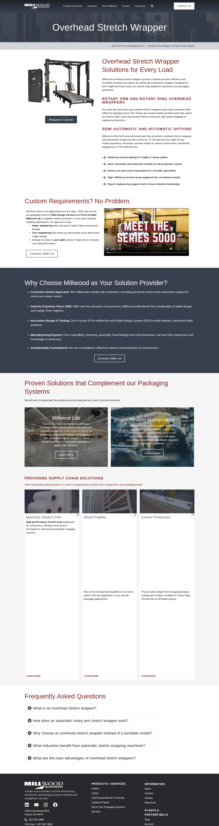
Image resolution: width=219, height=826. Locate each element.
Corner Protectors (156, 517)
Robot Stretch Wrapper (184, 46)
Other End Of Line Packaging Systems (128, 46)
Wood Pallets (95, 517)
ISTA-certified (54, 424)
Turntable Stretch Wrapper (158, 46)
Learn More (33, 676)
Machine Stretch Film (44, 517)
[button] (92, 708)
